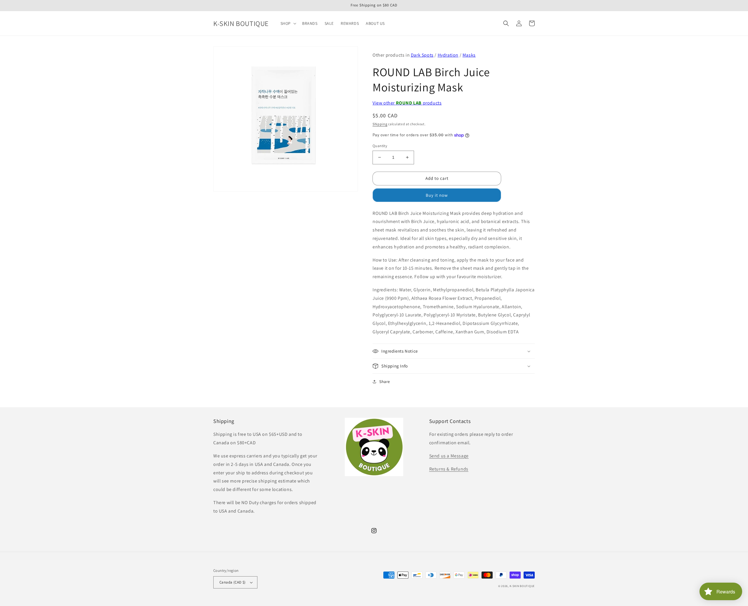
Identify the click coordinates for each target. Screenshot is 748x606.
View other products (407, 103)
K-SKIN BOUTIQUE (522, 586)
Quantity (380, 145)
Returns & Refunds (448, 469)
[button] (288, 23)
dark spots (422, 55)
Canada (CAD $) (232, 582)
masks (469, 55)
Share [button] (384, 381)
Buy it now (437, 195)
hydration (448, 55)
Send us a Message (449, 456)
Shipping (380, 124)
